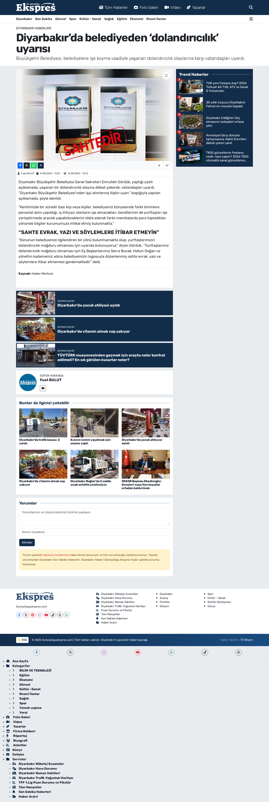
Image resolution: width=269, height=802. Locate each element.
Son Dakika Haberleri (114, 618)
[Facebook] (19, 615)
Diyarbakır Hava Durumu (116, 598)
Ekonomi (136, 19)
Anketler (19, 745)
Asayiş (164, 598)
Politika (164, 602)
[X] (26, 615)
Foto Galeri (148, 7)
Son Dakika (43, 19)
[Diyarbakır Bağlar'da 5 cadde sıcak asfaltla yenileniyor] (94, 464)
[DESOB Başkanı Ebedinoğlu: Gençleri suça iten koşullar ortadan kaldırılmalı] (146, 464)
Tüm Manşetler (110, 614)
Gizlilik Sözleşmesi (219, 602)
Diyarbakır (24, 19)
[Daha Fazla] (41, 165)
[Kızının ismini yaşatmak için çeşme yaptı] (94, 422)
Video (175, 7)
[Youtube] (46, 615)
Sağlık (109, 19)
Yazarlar (199, 7)
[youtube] (137, 652)
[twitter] (70, 652)
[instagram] (104, 652)
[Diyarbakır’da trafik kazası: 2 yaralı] (43, 422)
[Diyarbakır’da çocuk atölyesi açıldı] (146, 422)
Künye (211, 606)
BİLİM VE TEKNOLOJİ (35, 670)
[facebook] (36, 652)
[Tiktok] (53, 615)
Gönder (27, 542)
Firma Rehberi (23, 731)
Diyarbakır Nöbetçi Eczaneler (119, 594)
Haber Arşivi (109, 622)
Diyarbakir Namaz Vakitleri (118, 602)
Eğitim (122, 19)
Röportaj (19, 736)
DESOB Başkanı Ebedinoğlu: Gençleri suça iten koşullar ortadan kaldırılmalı (141, 484)
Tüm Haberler (116, 7)
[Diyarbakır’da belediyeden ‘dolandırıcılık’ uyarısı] (94, 115)
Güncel (60, 19)
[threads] (238, 652)
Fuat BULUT (27, 173)
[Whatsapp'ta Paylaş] (34, 165)
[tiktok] (205, 652)
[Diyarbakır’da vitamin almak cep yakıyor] (43, 464)
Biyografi (19, 740)
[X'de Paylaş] (27, 165)
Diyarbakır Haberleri (33, 28)
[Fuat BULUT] (28, 382)
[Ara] (251, 7)
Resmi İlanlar (156, 19)
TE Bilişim (246, 640)
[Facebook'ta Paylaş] (20, 165)
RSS (24, 640)
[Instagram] (39, 615)
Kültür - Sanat (90, 19)
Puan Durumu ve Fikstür (116, 610)
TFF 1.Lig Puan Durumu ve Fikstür (45, 782)
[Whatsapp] (66, 615)
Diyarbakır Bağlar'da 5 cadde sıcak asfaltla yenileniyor (90, 482)
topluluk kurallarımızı (56, 555)
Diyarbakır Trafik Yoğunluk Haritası (123, 606)
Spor (72, 19)
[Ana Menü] (251, 19)
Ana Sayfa (20, 661)
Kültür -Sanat (30, 689)
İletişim (164, 606)
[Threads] (60, 615)
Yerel (23, 712)
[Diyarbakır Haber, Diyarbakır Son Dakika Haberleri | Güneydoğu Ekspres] (35, 8)
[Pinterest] (33, 615)
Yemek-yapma (30, 708)
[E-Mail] (43, 388)
